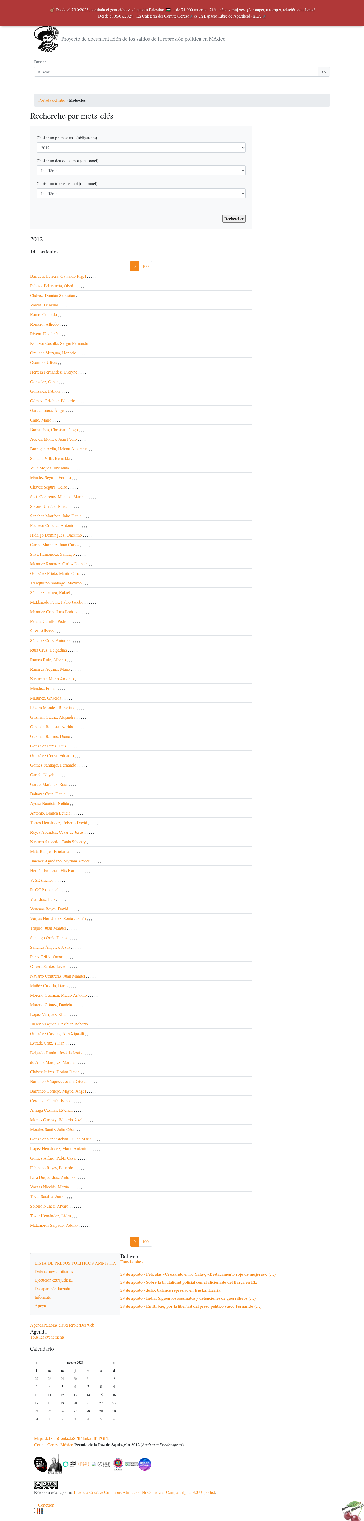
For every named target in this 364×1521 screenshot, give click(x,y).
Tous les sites (131, 1261)
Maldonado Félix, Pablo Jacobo (56, 602)
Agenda (36, 1325)
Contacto (65, 1438)
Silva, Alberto (42, 630)
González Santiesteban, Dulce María (60, 1139)
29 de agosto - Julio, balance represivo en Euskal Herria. (170, 1290)
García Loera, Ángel (47, 410)
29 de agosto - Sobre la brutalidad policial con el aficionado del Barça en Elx (188, 1282)
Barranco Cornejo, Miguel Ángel (58, 1091)
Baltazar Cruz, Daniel (48, 793)
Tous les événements (47, 1337)
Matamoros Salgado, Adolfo (54, 1225)
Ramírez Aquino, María (50, 669)
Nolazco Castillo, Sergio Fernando (59, 343)
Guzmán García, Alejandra (52, 717)
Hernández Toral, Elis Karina (54, 870)
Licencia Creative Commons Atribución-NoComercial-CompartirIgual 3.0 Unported (144, 1492)
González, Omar (44, 381)
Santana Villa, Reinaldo (50, 458)
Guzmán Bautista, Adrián (51, 726)
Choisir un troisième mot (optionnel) (67, 183)
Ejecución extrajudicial (54, 1280)
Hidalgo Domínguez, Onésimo (56, 535)
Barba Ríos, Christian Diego (54, 429)
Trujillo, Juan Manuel (48, 928)
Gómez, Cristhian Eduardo (52, 400)
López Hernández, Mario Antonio (58, 1148)
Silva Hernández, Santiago (52, 554)
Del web (87, 1325)
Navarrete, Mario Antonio (52, 678)
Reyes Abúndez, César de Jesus (56, 832)
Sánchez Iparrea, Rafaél (50, 592)
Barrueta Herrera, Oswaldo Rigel (58, 276)
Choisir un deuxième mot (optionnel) (67, 160)
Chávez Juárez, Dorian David (55, 1071)
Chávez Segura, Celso (48, 487)
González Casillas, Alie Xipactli (57, 1033)
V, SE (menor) (42, 880)
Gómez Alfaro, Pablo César (53, 1158)
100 (145, 266)
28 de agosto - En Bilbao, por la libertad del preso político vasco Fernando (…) (190, 1306)
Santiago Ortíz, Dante (48, 937)
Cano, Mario (41, 420)
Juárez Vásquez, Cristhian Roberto (59, 1024)
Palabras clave (55, 1325)
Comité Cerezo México (53, 1444)
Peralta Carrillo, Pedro (48, 621)
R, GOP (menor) (44, 889)
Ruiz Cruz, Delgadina (48, 650)
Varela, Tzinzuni (44, 305)
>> (324, 71)
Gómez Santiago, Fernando (53, 765)
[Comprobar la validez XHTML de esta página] (34, 1511)
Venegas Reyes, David (49, 908)
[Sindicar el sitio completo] (37, 1511)
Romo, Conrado (43, 314)
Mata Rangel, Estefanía (49, 851)
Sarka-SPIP (91, 1438)
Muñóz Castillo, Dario (49, 985)
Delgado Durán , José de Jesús (56, 1052)
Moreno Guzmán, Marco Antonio (58, 995)
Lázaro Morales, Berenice (52, 707)
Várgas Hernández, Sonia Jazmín (58, 918)
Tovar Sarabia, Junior (48, 1196)
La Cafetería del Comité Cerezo (162, 16)
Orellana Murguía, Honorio (53, 352)
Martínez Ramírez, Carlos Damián (59, 563)
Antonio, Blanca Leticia (50, 813)
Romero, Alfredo (44, 324)
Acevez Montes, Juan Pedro (53, 439)
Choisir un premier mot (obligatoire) (67, 137)
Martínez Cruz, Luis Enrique (54, 611)
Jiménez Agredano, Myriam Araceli (60, 861)
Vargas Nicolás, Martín (49, 1186)
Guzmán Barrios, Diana (50, 736)
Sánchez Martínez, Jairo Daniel (56, 515)
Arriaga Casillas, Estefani (51, 1110)
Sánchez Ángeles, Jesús (50, 947)
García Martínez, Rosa (49, 784)
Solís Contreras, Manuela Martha (58, 496)
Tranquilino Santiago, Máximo (56, 583)
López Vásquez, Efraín (49, 1014)
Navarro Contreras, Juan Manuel (57, 976)
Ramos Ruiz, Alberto (48, 659)
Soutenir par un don (350, 1507)
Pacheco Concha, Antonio (52, 525)
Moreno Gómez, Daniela (51, 1004)
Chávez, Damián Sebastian (52, 295)
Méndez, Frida (42, 688)
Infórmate (43, 1297)
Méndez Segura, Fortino (50, 477)
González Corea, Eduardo (52, 755)
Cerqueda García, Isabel (50, 1100)
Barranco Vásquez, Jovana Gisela (58, 1081)
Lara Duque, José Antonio (52, 1177)
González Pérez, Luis (48, 746)
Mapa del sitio (46, 1438)
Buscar (40, 61)
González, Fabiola (45, 391)
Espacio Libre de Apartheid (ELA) (233, 16)
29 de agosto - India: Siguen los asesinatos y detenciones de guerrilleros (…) (188, 1298)
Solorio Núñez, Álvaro (49, 1206)
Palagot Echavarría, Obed (51, 285)
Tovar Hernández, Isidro (50, 1215)
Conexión (46, 1505)
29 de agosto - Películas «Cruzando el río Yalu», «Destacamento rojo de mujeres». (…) (198, 1274)
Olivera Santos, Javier (48, 966)
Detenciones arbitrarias (54, 1271)
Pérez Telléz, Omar (46, 956)
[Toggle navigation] (41, 88)
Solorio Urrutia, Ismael (49, 506)
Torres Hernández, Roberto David (58, 822)
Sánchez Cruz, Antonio (50, 640)
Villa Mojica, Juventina (49, 468)
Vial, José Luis (42, 899)
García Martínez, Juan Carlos (54, 544)
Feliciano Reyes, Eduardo (51, 1167)
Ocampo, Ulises (43, 362)
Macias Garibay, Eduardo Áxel (56, 1119)
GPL (105, 1438)
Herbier (73, 1325)
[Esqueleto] (39, 1511)
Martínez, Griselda (45, 698)
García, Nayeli (42, 774)
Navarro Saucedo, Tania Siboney (58, 841)
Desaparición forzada (52, 1288)
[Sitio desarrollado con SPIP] (42, 1511)
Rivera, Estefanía (44, 333)
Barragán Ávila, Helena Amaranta (59, 448)
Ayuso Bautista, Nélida (49, 803)
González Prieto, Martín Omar (55, 573)
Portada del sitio (51, 100)
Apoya (40, 1305)
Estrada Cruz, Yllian (47, 1043)
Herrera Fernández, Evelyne (53, 372)
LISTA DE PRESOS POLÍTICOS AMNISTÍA (75, 1263)
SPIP (77, 1438)
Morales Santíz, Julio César (53, 1129)
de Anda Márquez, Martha (52, 1062)
